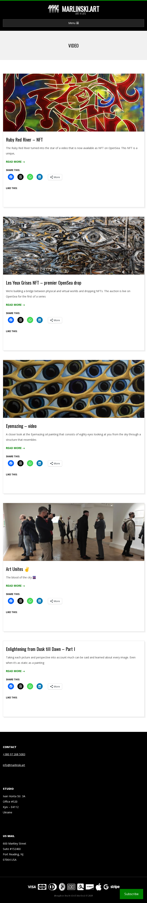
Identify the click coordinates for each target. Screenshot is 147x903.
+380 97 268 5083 (14, 754)
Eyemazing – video (21, 425)
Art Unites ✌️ (18, 568)
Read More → (15, 161)
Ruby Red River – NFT (24, 139)
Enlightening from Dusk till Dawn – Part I (40, 648)
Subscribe (131, 894)
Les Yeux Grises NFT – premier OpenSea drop (43, 282)
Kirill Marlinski (78, 895)
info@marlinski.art (14, 765)
